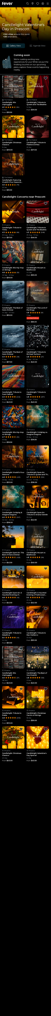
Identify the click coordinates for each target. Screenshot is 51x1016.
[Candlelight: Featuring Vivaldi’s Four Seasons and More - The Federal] (13, 164)
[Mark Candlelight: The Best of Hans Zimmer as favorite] (21, 283)
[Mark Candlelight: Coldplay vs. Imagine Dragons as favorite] (45, 408)
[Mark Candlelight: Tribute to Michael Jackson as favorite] (45, 327)
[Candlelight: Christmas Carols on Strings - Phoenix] (38, 697)
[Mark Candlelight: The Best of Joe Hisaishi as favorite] (45, 648)
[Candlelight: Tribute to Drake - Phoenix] (13, 697)
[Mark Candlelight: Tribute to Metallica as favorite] (21, 608)
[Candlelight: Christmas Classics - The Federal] (13, 127)
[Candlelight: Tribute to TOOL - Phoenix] (13, 212)
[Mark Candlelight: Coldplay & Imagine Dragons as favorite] (21, 488)
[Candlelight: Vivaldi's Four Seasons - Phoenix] (13, 456)
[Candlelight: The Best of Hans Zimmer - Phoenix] (13, 292)
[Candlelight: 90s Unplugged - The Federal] (13, 86)
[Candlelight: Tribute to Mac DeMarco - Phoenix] (38, 617)
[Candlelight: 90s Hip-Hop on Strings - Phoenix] (13, 252)
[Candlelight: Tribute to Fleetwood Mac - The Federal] (38, 127)
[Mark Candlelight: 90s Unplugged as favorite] (21, 78)
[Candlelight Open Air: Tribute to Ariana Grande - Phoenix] (38, 497)
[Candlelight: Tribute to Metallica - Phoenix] (13, 617)
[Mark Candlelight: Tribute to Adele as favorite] (45, 368)
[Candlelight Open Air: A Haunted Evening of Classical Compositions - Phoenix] (13, 577)
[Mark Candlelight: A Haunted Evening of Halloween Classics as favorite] (45, 568)
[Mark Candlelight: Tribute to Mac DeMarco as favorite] (45, 608)
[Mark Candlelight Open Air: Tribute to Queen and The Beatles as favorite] (45, 448)
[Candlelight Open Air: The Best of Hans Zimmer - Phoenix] (13, 537)
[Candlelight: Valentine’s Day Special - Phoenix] (38, 737)
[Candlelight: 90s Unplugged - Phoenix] (13, 657)
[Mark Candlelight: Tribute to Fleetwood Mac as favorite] (45, 118)
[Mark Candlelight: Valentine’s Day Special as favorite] (45, 729)
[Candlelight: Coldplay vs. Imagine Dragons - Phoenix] (38, 416)
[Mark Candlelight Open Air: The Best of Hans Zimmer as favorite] (21, 528)
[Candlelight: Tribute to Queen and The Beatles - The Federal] (38, 86)
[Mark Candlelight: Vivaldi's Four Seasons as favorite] (21, 448)
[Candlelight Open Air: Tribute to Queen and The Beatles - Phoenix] (38, 456)
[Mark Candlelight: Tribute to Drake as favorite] (21, 689)
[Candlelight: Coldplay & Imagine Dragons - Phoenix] (13, 497)
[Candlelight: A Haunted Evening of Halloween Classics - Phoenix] (38, 577)
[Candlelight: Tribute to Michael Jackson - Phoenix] (38, 336)
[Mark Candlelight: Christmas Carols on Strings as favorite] (45, 689)
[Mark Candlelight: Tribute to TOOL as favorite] (21, 203)
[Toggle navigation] (48, 3)
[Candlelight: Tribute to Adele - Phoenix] (38, 376)
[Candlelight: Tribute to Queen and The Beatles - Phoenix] (38, 212)
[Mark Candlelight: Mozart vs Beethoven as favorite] (45, 243)
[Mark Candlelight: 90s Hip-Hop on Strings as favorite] (21, 243)
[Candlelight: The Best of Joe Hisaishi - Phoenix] (38, 657)
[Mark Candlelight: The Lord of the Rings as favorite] (45, 283)
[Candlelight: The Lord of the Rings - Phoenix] (38, 292)
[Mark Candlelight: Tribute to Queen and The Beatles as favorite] (45, 78)
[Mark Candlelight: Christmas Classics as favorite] (21, 118)
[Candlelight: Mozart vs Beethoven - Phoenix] (38, 252)
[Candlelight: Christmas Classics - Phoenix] (13, 737)
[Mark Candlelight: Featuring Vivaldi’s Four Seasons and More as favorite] (21, 155)
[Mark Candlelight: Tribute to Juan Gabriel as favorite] (21, 368)
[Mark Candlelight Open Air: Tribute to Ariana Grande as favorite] (45, 488)
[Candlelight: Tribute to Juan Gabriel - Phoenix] (13, 376)
